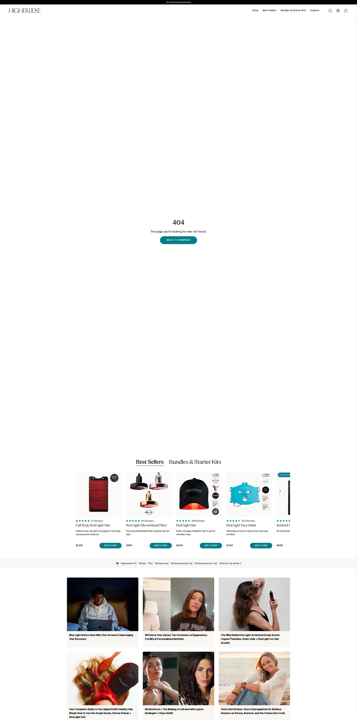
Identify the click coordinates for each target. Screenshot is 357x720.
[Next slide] (280, 491)
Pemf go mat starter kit (231, 563)
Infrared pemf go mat (181, 563)
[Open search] (330, 10)
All (117, 563)
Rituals (142, 563)
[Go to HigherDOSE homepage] (24, 10)
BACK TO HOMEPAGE (178, 240)
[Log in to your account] (338, 10)
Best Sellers (150, 462)
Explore (315, 10)
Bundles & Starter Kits (195, 462)
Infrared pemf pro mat (206, 563)
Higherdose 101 (129, 563)
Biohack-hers (162, 563)
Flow (150, 563)
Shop (255, 10)
